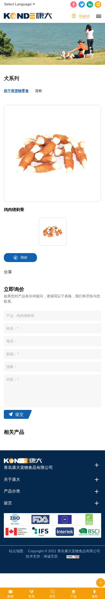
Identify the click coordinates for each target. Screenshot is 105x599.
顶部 (94, 596)
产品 (73, 596)
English (84, 16)
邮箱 (10, 596)
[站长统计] (73, 556)
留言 (52, 596)
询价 (24, 257)
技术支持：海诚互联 (42, 556)
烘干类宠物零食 (16, 91)
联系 (32, 596)
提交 (19, 414)
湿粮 (38, 91)
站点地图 (16, 551)
